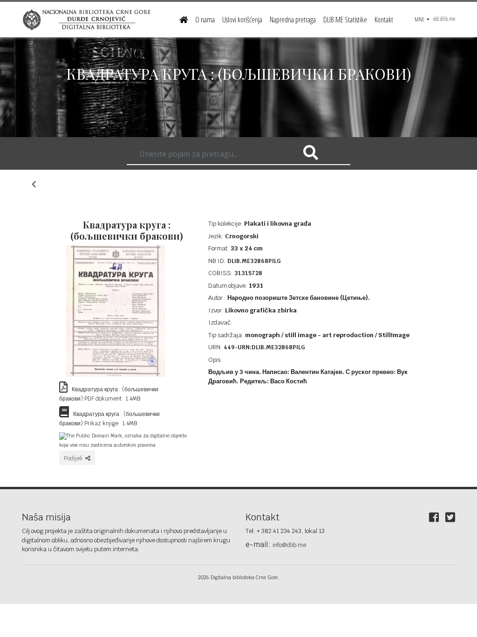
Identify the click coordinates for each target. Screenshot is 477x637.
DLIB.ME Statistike (345, 19)
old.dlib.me (444, 19)
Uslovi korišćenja (242, 19)
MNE (420, 19)
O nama (205, 19)
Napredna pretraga (293, 19)
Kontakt (384, 19)
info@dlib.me (289, 545)
